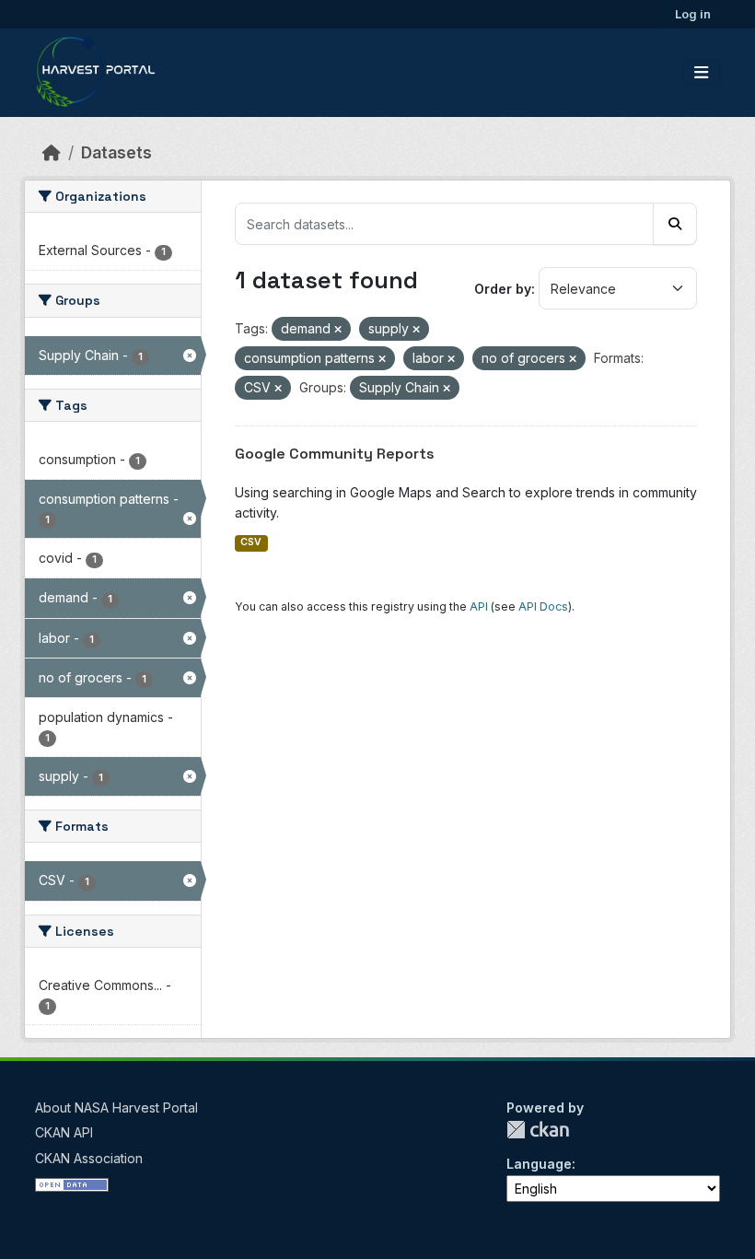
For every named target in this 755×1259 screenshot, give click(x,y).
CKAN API (64, 1132)
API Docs (543, 606)
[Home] (51, 152)
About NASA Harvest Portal (116, 1107)
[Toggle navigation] (701, 73)
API (479, 606)
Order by (502, 289)
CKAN (537, 1129)
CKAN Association (89, 1158)
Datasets (116, 152)
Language (539, 1164)
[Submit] (675, 224)
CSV (250, 542)
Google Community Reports (335, 453)
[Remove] (338, 329)
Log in (693, 13)
